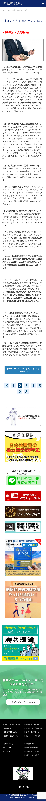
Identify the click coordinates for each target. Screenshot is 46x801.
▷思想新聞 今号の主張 (31, 751)
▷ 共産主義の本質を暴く (32, 724)
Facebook (23, 786)
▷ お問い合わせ (7, 744)
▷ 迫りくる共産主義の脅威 (33, 728)
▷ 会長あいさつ (7, 728)
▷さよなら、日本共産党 (32, 736)
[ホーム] (3, 10)
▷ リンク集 (6, 751)
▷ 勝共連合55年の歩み (10, 732)
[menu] (42, 3)
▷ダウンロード (7, 747)
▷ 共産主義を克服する (32, 732)
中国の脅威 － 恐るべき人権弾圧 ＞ (23, 369)
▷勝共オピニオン (30, 744)
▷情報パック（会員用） (32, 755)
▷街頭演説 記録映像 (31, 747)
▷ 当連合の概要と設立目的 (11, 724)
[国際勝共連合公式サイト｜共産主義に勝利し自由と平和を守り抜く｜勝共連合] (24, 3)
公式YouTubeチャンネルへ (23, 702)
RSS (27, 786)
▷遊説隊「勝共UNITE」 (10, 736)
